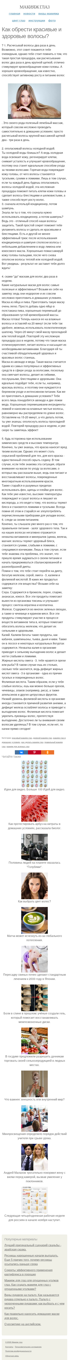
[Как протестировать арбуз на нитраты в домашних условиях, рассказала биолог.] (34, 819)
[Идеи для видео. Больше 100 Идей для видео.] (34, 785)
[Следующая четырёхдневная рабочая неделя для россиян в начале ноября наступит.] (34, 1211)
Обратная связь (12, 1355)
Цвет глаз (18, 20)
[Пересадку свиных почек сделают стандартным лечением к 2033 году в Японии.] (34, 970)
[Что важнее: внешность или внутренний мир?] (34, 1095)
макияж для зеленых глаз (18, 746)
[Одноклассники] (47, 752)
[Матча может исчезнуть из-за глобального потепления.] (34, 931)
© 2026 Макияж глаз (13, 1342)
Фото (52, 20)
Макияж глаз (34, 7)
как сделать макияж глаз (32, 742)
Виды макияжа (48, 13)
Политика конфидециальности (18, 1351)
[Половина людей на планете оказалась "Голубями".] (34, 858)
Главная (14, 13)
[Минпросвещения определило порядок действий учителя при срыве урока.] (34, 1129)
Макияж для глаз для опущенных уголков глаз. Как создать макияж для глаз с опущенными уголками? (31, 1284)
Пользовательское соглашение (28, 1346)
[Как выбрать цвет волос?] (34, 897)
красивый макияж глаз (22, 737)
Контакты (9, 1346)
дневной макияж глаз (42, 737)
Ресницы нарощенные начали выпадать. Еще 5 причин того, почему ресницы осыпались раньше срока (31, 1260)
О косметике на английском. (22, 1324)
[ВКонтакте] (21, 752)
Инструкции (36, 20)
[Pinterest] (34, 752)
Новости (29, 13)
